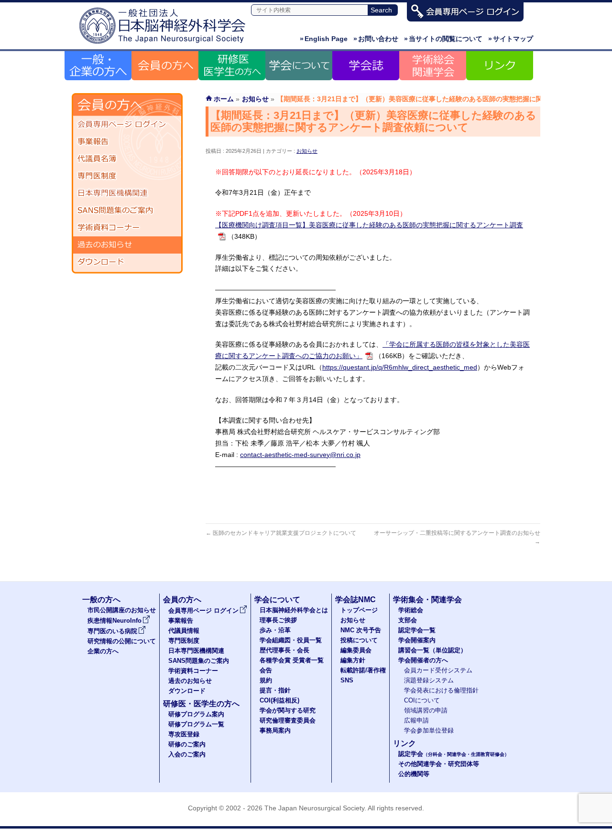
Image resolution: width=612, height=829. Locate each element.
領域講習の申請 (426, 710)
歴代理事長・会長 (284, 650)
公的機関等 (413, 774)
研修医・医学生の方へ (201, 704)
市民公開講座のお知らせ (121, 610)
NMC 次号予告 (360, 630)
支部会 (407, 620)
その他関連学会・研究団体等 (438, 764)
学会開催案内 (417, 640)
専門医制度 (127, 176)
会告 (266, 670)
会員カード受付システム (438, 670)
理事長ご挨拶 (278, 620)
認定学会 (453, 754)
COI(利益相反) (279, 700)
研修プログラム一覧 (196, 724)
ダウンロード (127, 262)
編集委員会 (356, 650)
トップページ (359, 610)
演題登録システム (429, 680)
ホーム (224, 99)
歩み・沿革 (275, 630)
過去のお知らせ (127, 245)
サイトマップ (510, 39)
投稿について (359, 640)
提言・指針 (275, 690)
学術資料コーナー (127, 227)
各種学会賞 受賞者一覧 (292, 660)
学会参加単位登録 (429, 730)
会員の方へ (182, 599)
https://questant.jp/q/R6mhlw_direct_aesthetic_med (399, 367)
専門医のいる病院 (112, 631)
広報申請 (416, 720)
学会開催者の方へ (423, 660)
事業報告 (127, 141)
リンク (404, 743)
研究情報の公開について (121, 641)
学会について (277, 599)
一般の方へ (101, 599)
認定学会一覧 (417, 630)
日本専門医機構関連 (127, 193)
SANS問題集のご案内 (127, 210)
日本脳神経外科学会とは (294, 610)
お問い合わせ (375, 39)
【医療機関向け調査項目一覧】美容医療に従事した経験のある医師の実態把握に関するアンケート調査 (369, 225)
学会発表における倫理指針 (441, 690)
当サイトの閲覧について (443, 39)
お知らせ (306, 151)
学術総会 (410, 610)
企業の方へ (103, 651)
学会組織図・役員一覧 (291, 640)
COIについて (422, 700)
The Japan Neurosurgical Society (314, 808)
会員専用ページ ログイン (127, 124)
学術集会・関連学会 (427, 599)
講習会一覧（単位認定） (432, 650)
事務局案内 (275, 730)
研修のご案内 (187, 744)
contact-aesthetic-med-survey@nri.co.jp (300, 454)
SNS (346, 680)
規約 (266, 680)
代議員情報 (183, 630)
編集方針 (352, 660)
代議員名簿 (127, 159)
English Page (324, 39)
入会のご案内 (187, 754)
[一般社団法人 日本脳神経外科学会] (165, 44)
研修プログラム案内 (196, 714)
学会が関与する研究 (288, 710)
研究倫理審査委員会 (288, 720)
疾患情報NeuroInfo (114, 620)
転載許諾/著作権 (363, 670)
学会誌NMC (355, 599)
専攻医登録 (183, 734)
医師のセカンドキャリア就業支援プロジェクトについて (281, 533)
